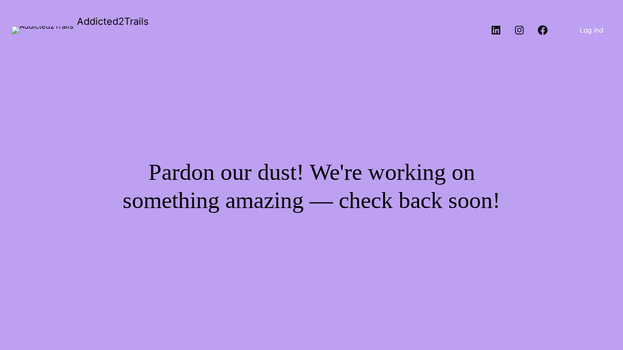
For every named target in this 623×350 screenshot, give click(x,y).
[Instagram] (519, 30)
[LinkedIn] (496, 30)
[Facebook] (543, 30)
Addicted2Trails (112, 21)
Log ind (592, 30)
